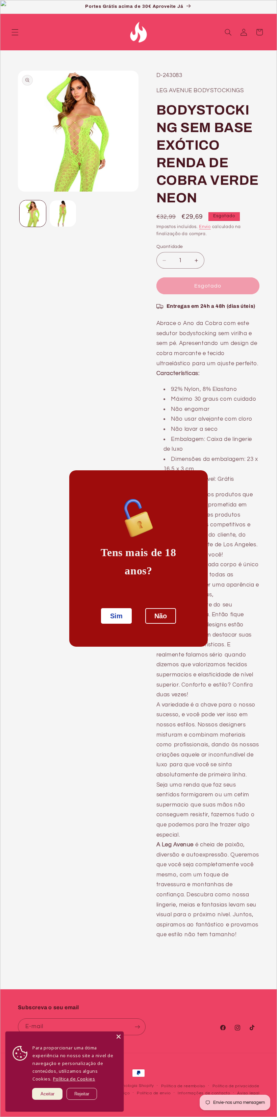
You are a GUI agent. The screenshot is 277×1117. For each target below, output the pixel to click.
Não (160, 616)
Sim (116, 616)
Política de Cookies (74, 1079)
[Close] (118, 1036)
